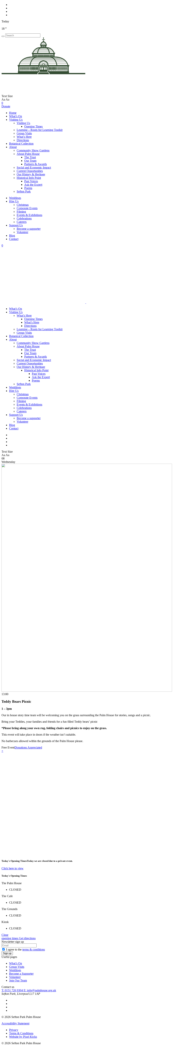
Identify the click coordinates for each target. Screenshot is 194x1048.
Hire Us (14, 201)
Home (12, 112)
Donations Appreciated (28, 747)
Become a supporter (29, 228)
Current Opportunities (30, 171)
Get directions (27, 938)
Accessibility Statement (15, 1023)
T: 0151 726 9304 (13, 990)
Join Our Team (18, 980)
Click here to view (12, 868)
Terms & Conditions (21, 1033)
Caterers (22, 221)
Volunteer (22, 232)
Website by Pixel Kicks (23, 1036)
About (13, 147)
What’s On (15, 116)
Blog (12, 235)
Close (5, 934)
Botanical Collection (21, 143)
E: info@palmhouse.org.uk (40, 990)
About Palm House (28, 153)
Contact (13, 239)
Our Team (30, 160)
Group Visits (24, 133)
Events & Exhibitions (29, 215)
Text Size (7, 96)
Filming (21, 211)
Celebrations (24, 218)
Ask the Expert (33, 184)
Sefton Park (24, 191)
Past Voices (31, 181)
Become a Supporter (21, 973)
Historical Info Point (29, 177)
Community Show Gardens (33, 150)
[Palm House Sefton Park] (43, 92)
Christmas (23, 204)
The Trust (30, 157)
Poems (28, 188)
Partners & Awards (35, 164)
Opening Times (33, 126)
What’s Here (24, 136)
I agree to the (25, 949)
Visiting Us (16, 119)
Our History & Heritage (31, 174)
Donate (6, 106)
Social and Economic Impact (34, 167)
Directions (23, 140)
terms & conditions (33, 949)
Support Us (16, 225)
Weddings (15, 198)
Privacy (13, 1029)
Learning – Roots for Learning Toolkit (40, 129)
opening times (10, 938)
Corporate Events (27, 208)
